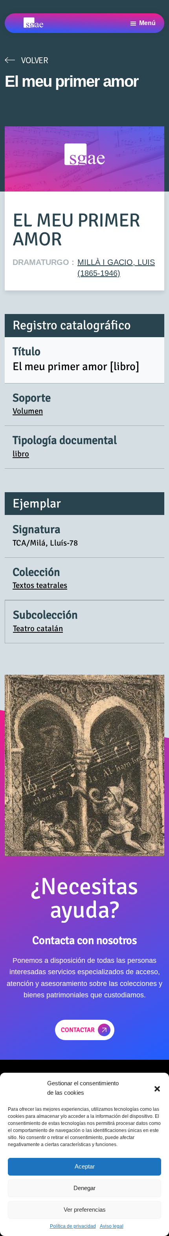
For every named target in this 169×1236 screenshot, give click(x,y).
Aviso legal (111, 1226)
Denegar (84, 1188)
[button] (157, 1088)
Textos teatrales (40, 585)
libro (21, 454)
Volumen (28, 411)
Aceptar (85, 1166)
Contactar (78, 1030)
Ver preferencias (85, 1209)
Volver (34, 60)
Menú (147, 23)
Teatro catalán (38, 628)
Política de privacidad (73, 1226)
